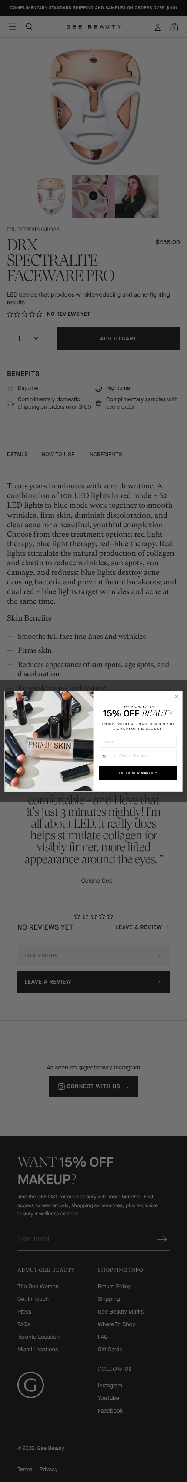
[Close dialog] (176, 696)
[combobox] (108, 756)
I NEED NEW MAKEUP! (138, 772)
